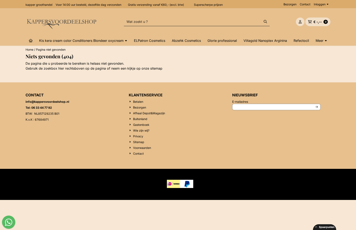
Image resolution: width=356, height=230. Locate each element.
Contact (305, 4)
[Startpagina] (31, 40)
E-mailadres (267, 101)
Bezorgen (289, 4)
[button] (300, 22)
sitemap (156, 68)
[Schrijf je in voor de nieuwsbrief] (317, 107)
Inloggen (320, 4)
